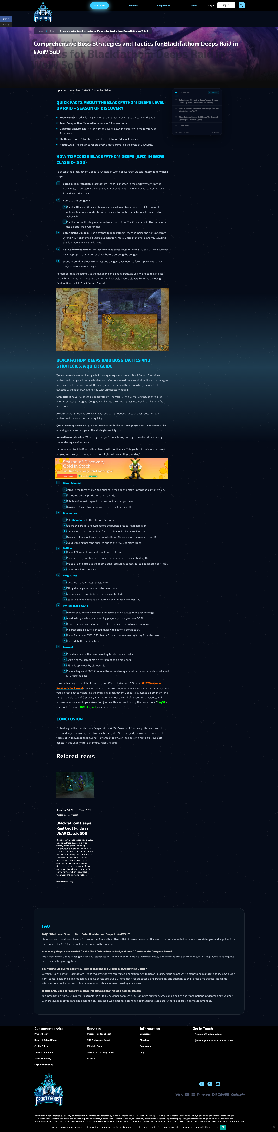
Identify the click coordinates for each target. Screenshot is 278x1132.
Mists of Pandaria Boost (99, 1033)
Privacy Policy (41, 1033)
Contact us (145, 1033)
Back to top (184, 132)
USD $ (7, 18)
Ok (223, 1127)
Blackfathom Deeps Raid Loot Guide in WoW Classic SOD (73, 828)
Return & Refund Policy (45, 1040)
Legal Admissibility (43, 1064)
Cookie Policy (41, 1046)
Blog (51, 31)
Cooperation (163, 5)
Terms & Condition (43, 1052)
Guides (193, 5)
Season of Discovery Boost (100, 1052)
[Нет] (274, 1127)
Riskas (107, 90)
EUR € (7, 24)
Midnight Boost (95, 1046)
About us (133, 5)
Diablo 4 (91, 1058)
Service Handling (42, 1058)
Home (40, 31)
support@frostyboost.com (209, 1034)
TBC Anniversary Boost (98, 1040)
